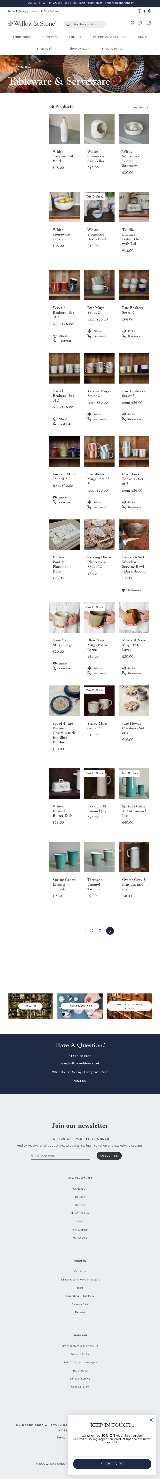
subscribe (109, 1155)
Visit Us (80, 1081)
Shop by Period (112, 48)
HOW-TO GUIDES (80, 1006)
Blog (80, 1287)
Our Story (80, 1271)
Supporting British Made (80, 1296)
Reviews (80, 1312)
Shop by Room (79, 48)
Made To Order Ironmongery (80, 1362)
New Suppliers (80, 1229)
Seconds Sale (80, 1304)
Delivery (23, 11)
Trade (11, 11)
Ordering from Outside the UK (80, 1345)
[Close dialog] (151, 1420)
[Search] (69, 24)
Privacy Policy (80, 1370)
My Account (80, 1237)
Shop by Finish (47, 48)
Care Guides (51, 11)
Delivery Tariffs (80, 1354)
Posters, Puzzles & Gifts (109, 36)
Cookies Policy (80, 1386)
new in (30, 1006)
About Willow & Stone (129, 1006)
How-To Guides (80, 1213)
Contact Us (80, 1188)
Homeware (49, 36)
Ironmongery (21, 36)
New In (143, 36)
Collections (24, 67)
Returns (79, 1205)
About (36, 11)
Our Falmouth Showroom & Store (80, 1279)
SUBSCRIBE (112, 1464)
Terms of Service (80, 1378)
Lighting (75, 36)
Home (11, 67)
